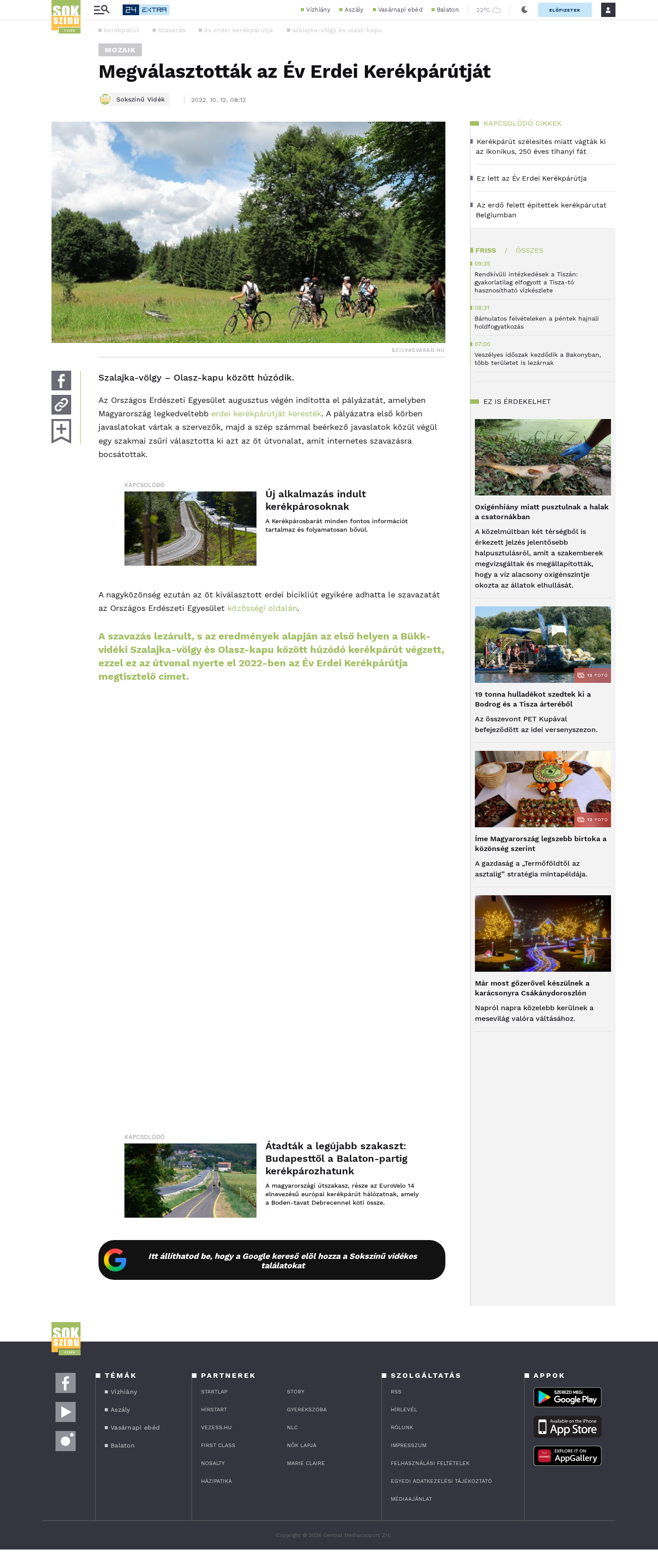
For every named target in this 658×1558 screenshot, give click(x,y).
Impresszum (409, 1445)
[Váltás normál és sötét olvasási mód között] (524, 9)
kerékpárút (121, 30)
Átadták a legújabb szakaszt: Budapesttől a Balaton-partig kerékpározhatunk (336, 1158)
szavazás (171, 30)
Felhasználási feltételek (430, 1463)
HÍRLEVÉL (404, 1409)
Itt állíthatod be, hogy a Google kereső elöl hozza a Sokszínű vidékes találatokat (282, 1260)
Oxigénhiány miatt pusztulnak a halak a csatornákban (542, 512)
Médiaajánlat (411, 1499)
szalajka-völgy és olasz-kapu (337, 30)
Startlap (214, 1392)
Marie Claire (306, 1463)
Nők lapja (301, 1445)
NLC (292, 1427)
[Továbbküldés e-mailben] (61, 405)
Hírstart (214, 1409)
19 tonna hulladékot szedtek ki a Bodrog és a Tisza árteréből (533, 699)
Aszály (354, 9)
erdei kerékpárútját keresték (266, 413)
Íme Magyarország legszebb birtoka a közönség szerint (541, 843)
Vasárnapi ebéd (400, 9)
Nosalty (213, 1463)
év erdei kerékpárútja (238, 30)
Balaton (448, 9)
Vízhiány (318, 9)
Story (295, 1392)
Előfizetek (565, 10)
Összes (529, 250)
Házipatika (216, 1481)
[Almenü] (102, 10)
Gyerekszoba (307, 1409)
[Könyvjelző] (61, 431)
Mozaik (120, 50)
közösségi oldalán (262, 608)
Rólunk (402, 1427)
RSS (396, 1392)
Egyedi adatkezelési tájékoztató (441, 1481)
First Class (218, 1445)
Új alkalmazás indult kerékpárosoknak (315, 500)
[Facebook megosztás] (61, 380)
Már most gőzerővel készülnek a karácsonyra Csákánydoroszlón (532, 988)
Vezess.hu (216, 1427)
